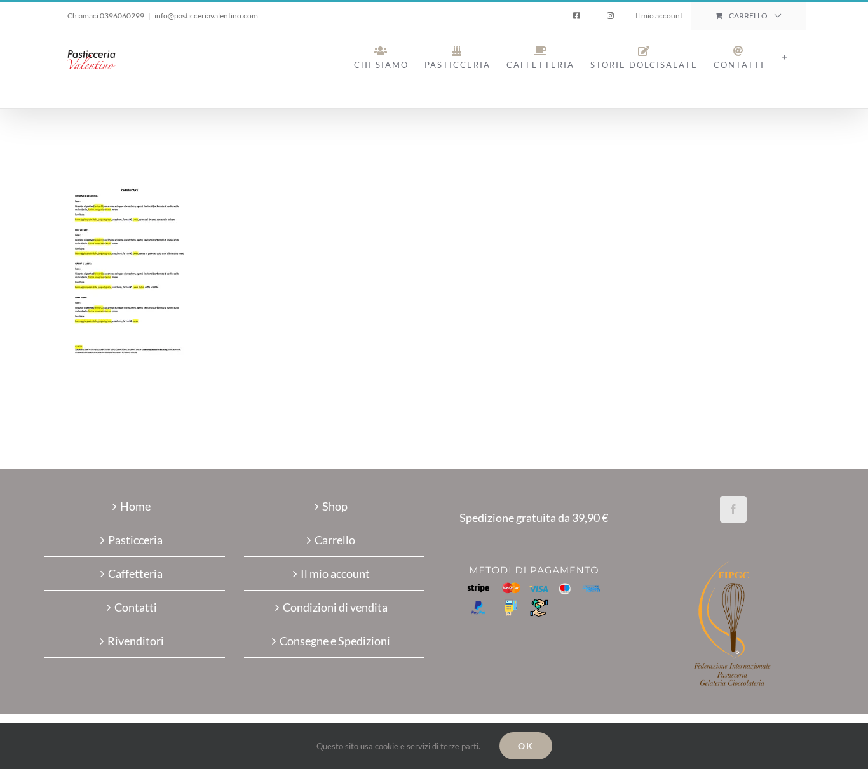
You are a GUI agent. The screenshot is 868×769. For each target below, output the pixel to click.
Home (135, 506)
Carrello (335, 540)
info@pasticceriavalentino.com (206, 15)
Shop (335, 506)
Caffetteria (135, 573)
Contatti (135, 607)
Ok (526, 745)
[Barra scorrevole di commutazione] (785, 57)
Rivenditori (135, 641)
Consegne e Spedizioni (335, 641)
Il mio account (335, 573)
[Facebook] (733, 509)
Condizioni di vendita (335, 607)
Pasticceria (135, 540)
